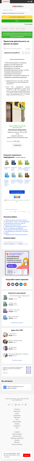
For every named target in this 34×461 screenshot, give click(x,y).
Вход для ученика (17, 444)
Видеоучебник (17, 421)
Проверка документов (17, 438)
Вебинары (17, 417)
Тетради (17, 423)
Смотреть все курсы (17, 360)
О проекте (17, 432)
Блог (17, 427)
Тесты (17, 419)
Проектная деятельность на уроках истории (15, 387)
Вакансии (17, 442)
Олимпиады (17, 415)
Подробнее (5, 372)
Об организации (17, 434)
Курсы (17, 413)
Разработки (5, 1)
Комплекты (17, 411)
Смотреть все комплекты (17, 322)
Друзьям (17, 440)
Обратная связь (17, 436)
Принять (26, 455)
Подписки (17, 409)
